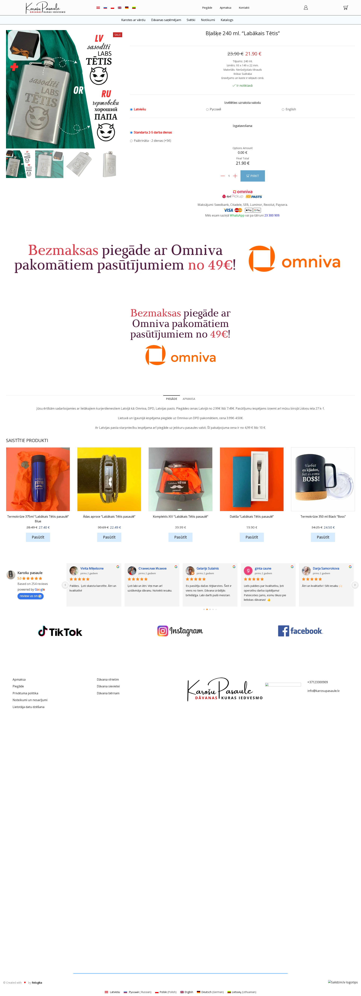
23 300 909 (271, 215)
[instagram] (180, 631)
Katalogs (227, 20)
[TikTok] (60, 631)
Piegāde (207, 7)
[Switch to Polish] (112, 7)
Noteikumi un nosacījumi (30, 700)
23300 (318, 682)
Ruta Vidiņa (321, 568)
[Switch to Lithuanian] (133, 7)
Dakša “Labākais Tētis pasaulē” (252, 516)
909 (325, 682)
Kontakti (244, 7)
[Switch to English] (119, 7)
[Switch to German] (126, 7)
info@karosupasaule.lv (323, 691)
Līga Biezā (262, 568)
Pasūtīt (38, 537)
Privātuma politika (25, 693)
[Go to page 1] (207, 609)
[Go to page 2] (210, 609)
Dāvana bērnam (108, 693)
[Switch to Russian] (105, 7)
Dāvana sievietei (108, 686)
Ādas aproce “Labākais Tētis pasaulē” (109, 516)
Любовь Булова (209, 568)
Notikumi (208, 20)
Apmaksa (225, 7)
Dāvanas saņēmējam (166, 20)
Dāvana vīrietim (108, 679)
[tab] (171, 398)
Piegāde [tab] (171, 399)
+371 (310, 682)
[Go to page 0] (204, 609)
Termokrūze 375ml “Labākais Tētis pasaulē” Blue (38, 518)
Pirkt (254, 176)
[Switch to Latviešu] (98, 7)
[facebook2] (300, 631)
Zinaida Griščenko (93, 568)
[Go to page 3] (213, 609)
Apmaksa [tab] (189, 399)
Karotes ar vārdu (133, 20)
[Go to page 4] (216, 609)
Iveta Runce (147, 568)
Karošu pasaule (29, 572)
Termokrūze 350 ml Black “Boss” (323, 516)
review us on (29, 596)
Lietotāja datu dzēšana (28, 707)
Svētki (191, 20)
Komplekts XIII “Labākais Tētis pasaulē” (180, 516)
